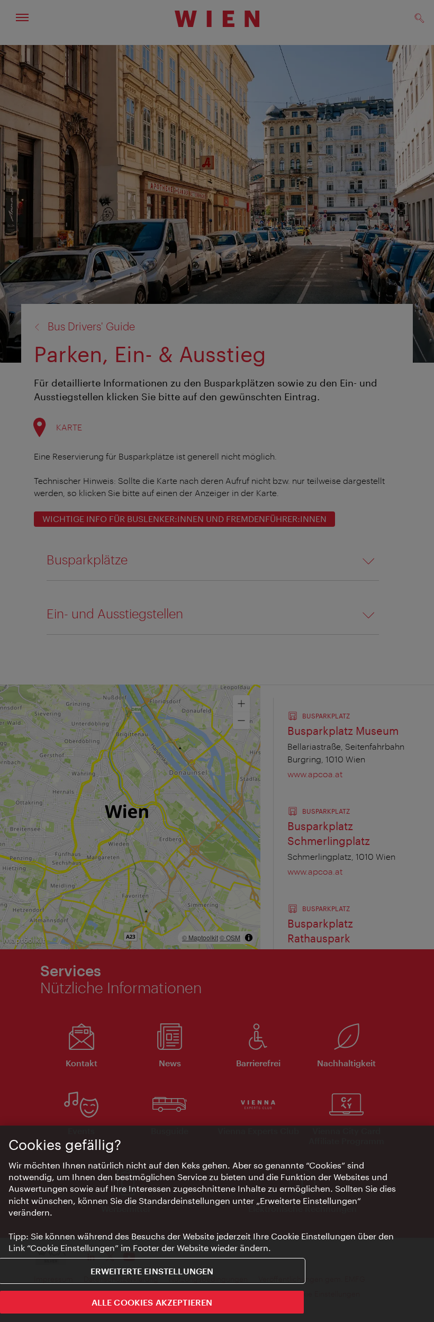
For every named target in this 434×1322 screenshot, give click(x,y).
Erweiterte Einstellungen (152, 1271)
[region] (217, 1224)
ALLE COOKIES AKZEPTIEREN (152, 1302)
